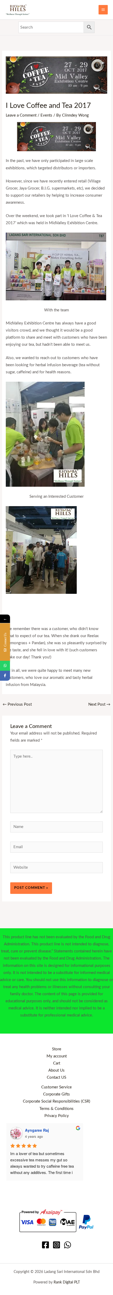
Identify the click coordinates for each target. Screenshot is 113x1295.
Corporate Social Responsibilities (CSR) (56, 1101)
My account (57, 1056)
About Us (56, 1070)
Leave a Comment (21, 115)
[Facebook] (45, 1245)
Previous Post (17, 704)
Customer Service (56, 1087)
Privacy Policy (56, 1116)
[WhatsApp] (67, 1245)
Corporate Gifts (56, 1094)
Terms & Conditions (56, 1109)
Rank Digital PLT (67, 1282)
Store (56, 1049)
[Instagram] (56, 1245)
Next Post (99, 704)
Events (46, 115)
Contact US (56, 1077)
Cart (56, 1063)
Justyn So (54, 1130)
